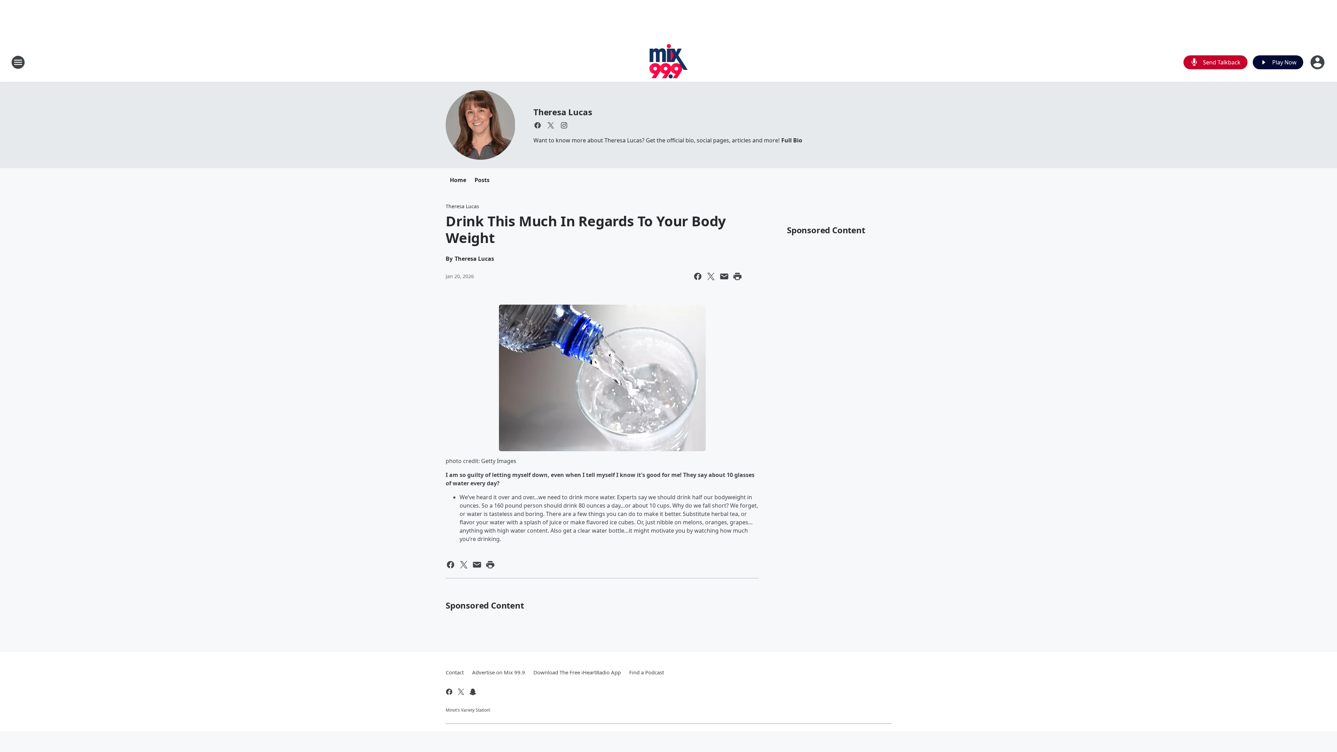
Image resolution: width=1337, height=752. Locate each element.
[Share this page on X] (711, 276)
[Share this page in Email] (724, 276)
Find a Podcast (646, 672)
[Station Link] (668, 62)
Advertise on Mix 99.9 (498, 672)
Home (458, 180)
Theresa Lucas (562, 112)
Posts (482, 180)
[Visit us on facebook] (537, 125)
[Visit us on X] (551, 125)
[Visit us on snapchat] (473, 692)
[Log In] (1318, 62)
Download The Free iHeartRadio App (577, 672)
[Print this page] (737, 276)
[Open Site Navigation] (18, 62)
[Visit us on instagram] (564, 125)
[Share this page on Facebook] (698, 276)
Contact (455, 672)
